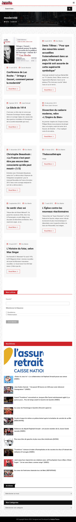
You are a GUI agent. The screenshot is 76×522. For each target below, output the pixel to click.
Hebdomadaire (12, 314)
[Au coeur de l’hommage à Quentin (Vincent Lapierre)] (8, 410)
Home (7, 22)
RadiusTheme (55, 519)
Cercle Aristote (26, 68)
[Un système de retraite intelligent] (23, 360)
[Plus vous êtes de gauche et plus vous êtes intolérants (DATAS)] (8, 442)
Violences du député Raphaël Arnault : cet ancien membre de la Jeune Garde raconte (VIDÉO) (41, 430)
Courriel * (9, 299)
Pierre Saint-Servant (51, 105)
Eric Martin (59, 41)
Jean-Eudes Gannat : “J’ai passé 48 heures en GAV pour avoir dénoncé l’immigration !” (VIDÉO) (39, 388)
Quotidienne (11, 312)
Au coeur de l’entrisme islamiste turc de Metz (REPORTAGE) (35, 470)
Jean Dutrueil (26, 103)
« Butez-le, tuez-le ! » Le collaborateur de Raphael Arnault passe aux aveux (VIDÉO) (40, 378)
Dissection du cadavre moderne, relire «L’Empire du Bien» (54, 114)
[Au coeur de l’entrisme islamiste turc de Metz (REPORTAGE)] (8, 473)
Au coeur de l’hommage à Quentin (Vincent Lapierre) (32, 408)
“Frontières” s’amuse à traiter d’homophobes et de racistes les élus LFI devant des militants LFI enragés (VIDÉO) (43, 451)
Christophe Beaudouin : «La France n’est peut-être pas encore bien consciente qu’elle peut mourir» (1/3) (19, 161)
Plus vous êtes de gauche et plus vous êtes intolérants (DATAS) (36, 439)
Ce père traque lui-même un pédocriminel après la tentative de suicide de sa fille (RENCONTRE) (42, 419)
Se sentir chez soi (16, 208)
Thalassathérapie (51, 154)
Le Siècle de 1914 (16, 107)
